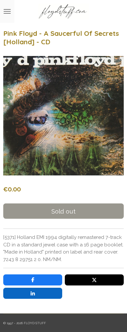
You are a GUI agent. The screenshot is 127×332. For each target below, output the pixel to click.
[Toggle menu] (7, 11)
